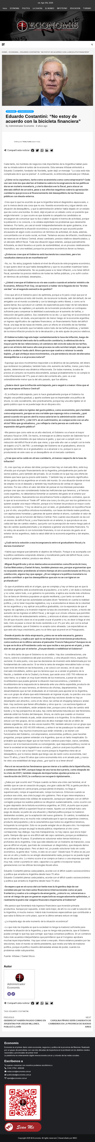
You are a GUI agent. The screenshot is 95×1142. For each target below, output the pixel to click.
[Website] (13, 994)
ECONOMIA (14, 8)
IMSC (74, 1138)
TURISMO (87, 8)
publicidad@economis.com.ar (19, 1075)
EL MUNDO (49, 8)
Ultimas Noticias (25, 111)
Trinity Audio (27, 142)
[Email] (9, 994)
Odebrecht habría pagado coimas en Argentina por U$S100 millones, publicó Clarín (25, 1022)
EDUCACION (75, 8)
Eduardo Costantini (18, 1011)
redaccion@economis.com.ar (19, 1071)
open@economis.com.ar (17, 1078)
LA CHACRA (37, 8)
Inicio (5, 8)
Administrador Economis (22, 126)
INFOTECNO (62, 8)
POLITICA (26, 8)
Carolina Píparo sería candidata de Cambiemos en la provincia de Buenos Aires (69, 1022)
